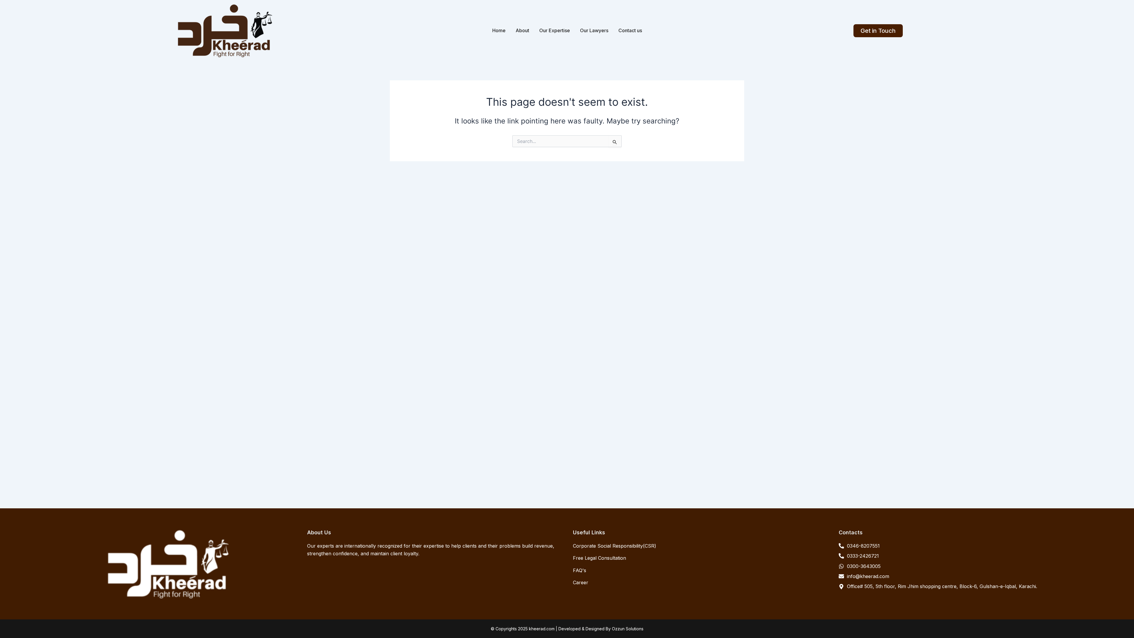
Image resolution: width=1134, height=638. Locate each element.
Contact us (630, 30)
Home (499, 30)
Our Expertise (554, 30)
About (522, 30)
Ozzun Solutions (627, 628)
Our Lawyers (594, 30)
